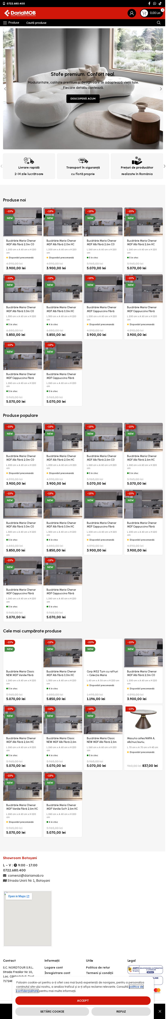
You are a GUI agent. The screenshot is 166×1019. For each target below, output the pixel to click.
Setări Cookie (52, 1011)
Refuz (121, 1011)
